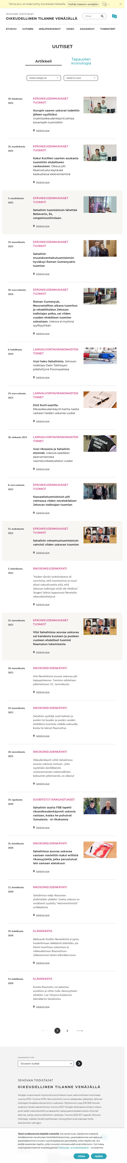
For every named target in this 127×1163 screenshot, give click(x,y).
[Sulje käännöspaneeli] (121, 4)
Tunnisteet (107, 28)
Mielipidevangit (50, 28)
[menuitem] (11, 29)
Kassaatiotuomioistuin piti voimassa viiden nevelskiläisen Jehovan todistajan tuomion (55, 500)
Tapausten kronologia (81, 61)
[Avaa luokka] (79, 1064)
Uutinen (27, 28)
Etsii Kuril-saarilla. (56, 409)
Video (70, 28)
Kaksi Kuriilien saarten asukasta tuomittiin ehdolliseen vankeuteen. (55, 166)
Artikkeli (43, 61)
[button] (79, 1031)
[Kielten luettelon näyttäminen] (106, 4)
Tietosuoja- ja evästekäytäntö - (74, 1147)
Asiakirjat (87, 28)
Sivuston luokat (30, 1063)
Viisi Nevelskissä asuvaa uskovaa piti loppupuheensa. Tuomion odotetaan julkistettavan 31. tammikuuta (55, 680)
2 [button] (67, 1030)
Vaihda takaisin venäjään (83, 4)
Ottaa (81, 1156)
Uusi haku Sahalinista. (54, 365)
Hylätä (99, 1156)
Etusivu (11, 28)
